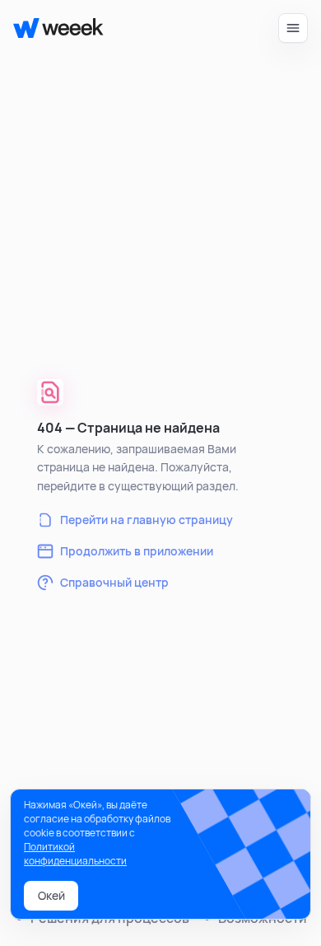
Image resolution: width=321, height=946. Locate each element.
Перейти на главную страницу (146, 519)
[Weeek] (51, 28)
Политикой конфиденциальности (75, 854)
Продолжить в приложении (136, 551)
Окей (51, 895)
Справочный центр (114, 582)
